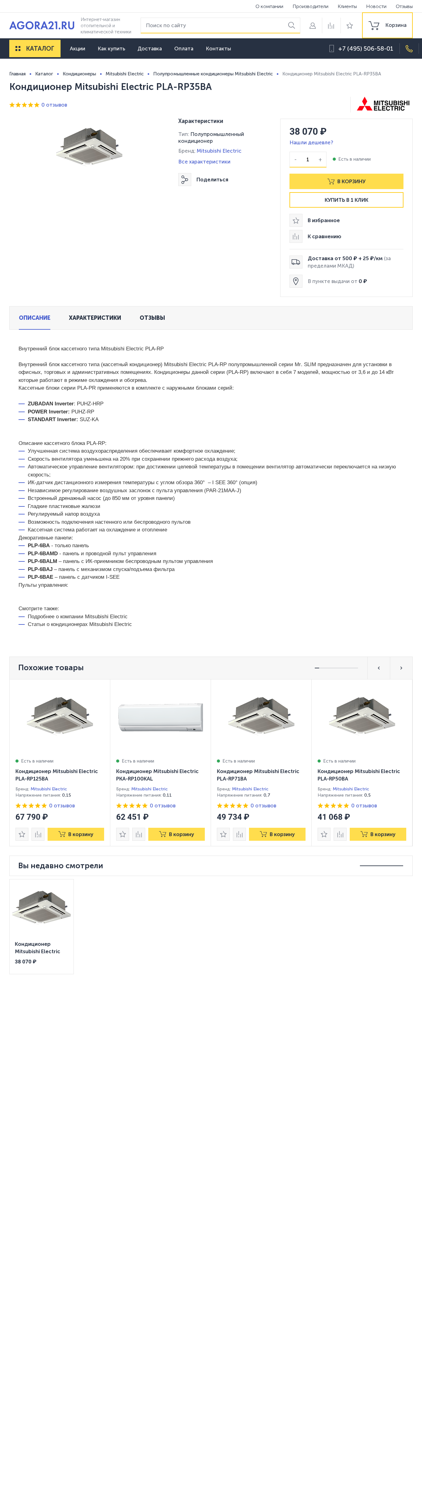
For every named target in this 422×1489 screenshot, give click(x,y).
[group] (387, 25)
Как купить (111, 48)
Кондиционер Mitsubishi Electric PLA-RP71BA (258, 775)
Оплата (183, 48)
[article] (60, 762)
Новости (376, 6)
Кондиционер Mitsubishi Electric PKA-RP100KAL (157, 775)
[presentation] (60, 762)
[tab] (34, 318)
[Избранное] (349, 25)
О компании (269, 6)
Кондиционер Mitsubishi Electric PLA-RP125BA (56, 775)
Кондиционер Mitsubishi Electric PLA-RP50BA (359, 775)
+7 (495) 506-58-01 (365, 48)
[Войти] (312, 25)
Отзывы (404, 6)
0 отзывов (54, 105)
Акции (77, 48)
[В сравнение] (38, 834)
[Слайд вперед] (401, 668)
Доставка (149, 48)
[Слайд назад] (378, 668)
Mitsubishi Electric (219, 151)
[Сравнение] (331, 25)
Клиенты (347, 6)
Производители (310, 6)
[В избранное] (21, 834)
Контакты (218, 48)
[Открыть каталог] (17, 48)
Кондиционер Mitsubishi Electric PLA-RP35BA (37, 948)
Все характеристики (204, 162)
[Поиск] (292, 25)
